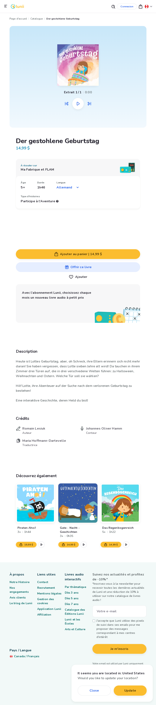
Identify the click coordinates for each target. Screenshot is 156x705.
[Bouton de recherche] (113, 6)
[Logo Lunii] (17, 6)
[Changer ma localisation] (148, 6)
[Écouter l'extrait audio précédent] (66, 103)
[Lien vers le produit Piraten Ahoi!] (35, 503)
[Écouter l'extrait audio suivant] (89, 103)
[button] (140, 6)
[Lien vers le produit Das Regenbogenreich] (120, 503)
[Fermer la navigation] (5, 6)
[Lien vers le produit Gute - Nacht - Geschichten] (78, 503)
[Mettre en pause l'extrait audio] (78, 103)
